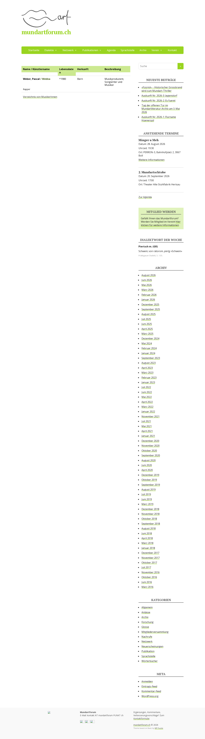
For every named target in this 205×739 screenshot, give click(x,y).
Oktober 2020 (149, 450)
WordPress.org (150, 696)
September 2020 (151, 455)
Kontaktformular (141, 718)
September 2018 (151, 523)
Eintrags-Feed (149, 686)
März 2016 (147, 587)
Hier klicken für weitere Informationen (161, 223)
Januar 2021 (148, 436)
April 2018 (147, 538)
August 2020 (149, 460)
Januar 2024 (148, 353)
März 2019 (147, 504)
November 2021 (151, 416)
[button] (82, 722)
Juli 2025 (146, 319)
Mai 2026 (147, 285)
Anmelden (147, 681)
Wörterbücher (150, 661)
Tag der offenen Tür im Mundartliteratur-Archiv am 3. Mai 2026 (161, 109)
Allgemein (147, 607)
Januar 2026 (148, 299)
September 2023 (151, 358)
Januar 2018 (148, 548)
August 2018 (149, 528)
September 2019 (151, 484)
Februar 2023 (149, 377)
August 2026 (149, 275)
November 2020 (151, 445)
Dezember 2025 (150, 304)
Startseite (33, 50)
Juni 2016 (147, 582)
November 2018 (151, 514)
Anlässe (146, 612)
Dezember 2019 (150, 475)
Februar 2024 (149, 348)
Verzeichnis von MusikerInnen (40, 96)
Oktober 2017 (149, 562)
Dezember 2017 (150, 552)
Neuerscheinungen (152, 646)
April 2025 (147, 328)
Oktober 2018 (149, 518)
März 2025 (147, 333)
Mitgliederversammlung (155, 631)
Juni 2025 (147, 324)
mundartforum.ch (46, 32)
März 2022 (147, 406)
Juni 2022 (147, 392)
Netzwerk (147, 641)
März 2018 (147, 543)
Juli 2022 (146, 387)
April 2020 (147, 470)
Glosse (145, 627)
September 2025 (151, 309)
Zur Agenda (145, 197)
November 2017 (151, 557)
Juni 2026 (147, 280)
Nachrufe (147, 636)
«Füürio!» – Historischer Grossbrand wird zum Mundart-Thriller (162, 89)
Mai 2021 (147, 426)
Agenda (111, 50)
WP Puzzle (159, 728)
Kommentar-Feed (151, 691)
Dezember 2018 (150, 509)
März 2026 (147, 289)
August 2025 (149, 314)
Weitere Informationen (151, 159)
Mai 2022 (147, 397)
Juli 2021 (146, 421)
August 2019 (149, 489)
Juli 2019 (146, 494)
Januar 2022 (148, 411)
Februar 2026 (149, 294)
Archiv (143, 50)
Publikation (148, 651)
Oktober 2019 (149, 479)
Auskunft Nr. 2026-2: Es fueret (158, 100)
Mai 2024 (147, 343)
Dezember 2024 (150, 338)
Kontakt (172, 50)
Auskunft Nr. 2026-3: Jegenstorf (159, 95)
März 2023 (147, 372)
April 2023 (147, 367)
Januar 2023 (148, 382)
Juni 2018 (147, 533)
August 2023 (149, 362)
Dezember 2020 (150, 440)
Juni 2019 (147, 499)
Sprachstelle (127, 50)
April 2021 (147, 431)
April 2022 (147, 402)
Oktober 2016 (149, 577)
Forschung (148, 622)
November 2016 (151, 572)
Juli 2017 (146, 567)
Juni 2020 (147, 465)
